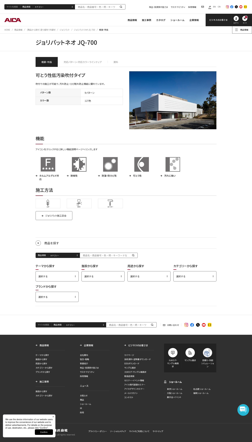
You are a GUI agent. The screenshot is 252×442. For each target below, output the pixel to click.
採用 (82, 412)
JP (210, 6)
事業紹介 (84, 363)
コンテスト (128, 397)
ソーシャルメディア (118, 431)
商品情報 (132, 20)
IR (81, 408)
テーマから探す (42, 355)
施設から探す (41, 359)
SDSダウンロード (131, 363)
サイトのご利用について (139, 431)
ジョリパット (65, 29)
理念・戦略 (84, 359)
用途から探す (41, 363)
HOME (7, 29)
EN (214, 6)
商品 (82, 399)
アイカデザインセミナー (134, 388)
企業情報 (194, 20)
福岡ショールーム (200, 393)
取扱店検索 (129, 376)
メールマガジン (131, 393)
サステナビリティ (178, 7)
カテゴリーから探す (44, 367)
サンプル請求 (130, 367)
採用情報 (192, 7)
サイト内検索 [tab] (12, 6)
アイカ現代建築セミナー (134, 384)
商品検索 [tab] (26, 6)
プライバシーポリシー (97, 431)
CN (219, 6)
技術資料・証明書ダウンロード (137, 359)
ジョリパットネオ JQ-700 (84, 29)
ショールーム (177, 20)
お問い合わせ (173, 325)
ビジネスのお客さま (138, 345)
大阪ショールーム (174, 393)
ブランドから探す (43, 371)
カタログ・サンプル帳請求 (135, 371)
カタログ (161, 20)
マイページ (129, 355)
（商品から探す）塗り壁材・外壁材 (41, 29)
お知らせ (84, 395)
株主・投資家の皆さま (158, 7)
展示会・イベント (174, 397)
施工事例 (146, 20)
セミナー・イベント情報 (134, 380)
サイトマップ (158, 431)
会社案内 (84, 355)
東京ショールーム (174, 388)
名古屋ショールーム (201, 388)
